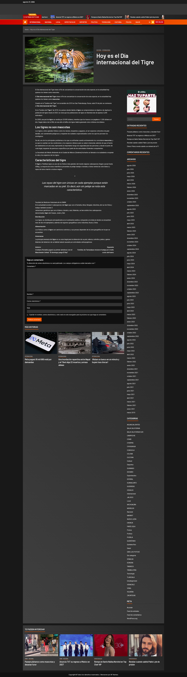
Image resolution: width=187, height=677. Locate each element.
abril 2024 (130, 267)
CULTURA (130, 457)
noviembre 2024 (132, 242)
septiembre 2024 (133, 249)
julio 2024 (130, 256)
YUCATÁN (130, 592)
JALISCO (130, 497)
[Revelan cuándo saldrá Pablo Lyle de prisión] (145, 645)
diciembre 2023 (132, 282)
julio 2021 (130, 387)
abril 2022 (130, 354)
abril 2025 (130, 224)
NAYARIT (130, 515)
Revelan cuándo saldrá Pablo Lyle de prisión (121, 17)
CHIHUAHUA (131, 446)
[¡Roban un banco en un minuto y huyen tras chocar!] (108, 343)
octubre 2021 (131, 376)
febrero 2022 (131, 362)
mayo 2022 (131, 351)
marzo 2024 (131, 271)
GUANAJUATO (132, 483)
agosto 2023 (131, 296)
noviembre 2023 (132, 285)
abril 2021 (130, 398)
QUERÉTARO (131, 541)
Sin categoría (131, 555)
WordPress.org (132, 618)
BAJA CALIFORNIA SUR (135, 432)
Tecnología (106, 22)
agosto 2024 (131, 253)
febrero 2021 (131, 405)
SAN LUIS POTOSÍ (133, 552)
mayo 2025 (131, 220)
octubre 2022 (131, 333)
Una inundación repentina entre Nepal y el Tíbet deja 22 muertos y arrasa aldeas (74, 362)
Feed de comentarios (134, 615)
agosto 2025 (131, 209)
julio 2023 (130, 300)
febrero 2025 (131, 231)
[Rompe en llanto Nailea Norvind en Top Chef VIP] (110, 645)
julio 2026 (130, 169)
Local (58, 22)
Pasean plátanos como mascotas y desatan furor (143, 132)
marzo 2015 (131, 413)
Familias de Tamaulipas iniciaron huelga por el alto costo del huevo (95, 249)
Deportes (83, 22)
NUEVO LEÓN (131, 519)
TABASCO (130, 566)
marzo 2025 (131, 227)
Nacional (48, 22)
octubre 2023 (131, 289)
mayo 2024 (131, 264)
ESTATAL (130, 479)
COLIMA (130, 454)
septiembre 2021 (133, 380)
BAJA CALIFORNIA (133, 428)
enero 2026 (131, 191)
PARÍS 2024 (131, 526)
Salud (138, 22)
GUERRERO (131, 486)
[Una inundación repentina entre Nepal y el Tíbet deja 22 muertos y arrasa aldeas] (74, 343)
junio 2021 (130, 391)
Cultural (118, 22)
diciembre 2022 (132, 325)
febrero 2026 (131, 187)
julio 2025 (130, 213)
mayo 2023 (131, 307)
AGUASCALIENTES (133, 425)
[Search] (149, 22)
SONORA (130, 563)
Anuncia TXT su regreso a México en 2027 (46, 17)
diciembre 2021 (132, 369)
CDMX (129, 439)
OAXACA (130, 523)
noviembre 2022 (132, 329)
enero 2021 (131, 409)
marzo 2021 (131, 402)
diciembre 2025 (132, 195)
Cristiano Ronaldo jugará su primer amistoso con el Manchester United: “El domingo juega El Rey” (53, 249)
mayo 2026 (131, 176)
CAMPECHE (131, 436)
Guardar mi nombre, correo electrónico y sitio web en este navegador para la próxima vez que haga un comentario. (67, 315)
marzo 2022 (131, 358)
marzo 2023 (131, 314)
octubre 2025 (131, 202)
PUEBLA (130, 537)
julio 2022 (130, 344)
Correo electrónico (34, 301)
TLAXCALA (131, 577)
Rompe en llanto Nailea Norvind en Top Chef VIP (83, 17)
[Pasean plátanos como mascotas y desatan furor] (41, 645)
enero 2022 (131, 365)
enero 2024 (131, 278)
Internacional (35, 22)
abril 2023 (130, 311)
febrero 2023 (131, 318)
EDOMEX (130, 472)
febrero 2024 (131, 274)
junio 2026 (130, 173)
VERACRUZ (131, 585)
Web (28, 308)
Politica (94, 22)
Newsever (104, 675)
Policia (128, 22)
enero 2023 (131, 322)
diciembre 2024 (132, 238)
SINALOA (130, 559)
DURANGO (130, 468)
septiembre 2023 (133, 293)
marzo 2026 (131, 184)
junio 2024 (130, 260)
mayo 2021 (131, 394)
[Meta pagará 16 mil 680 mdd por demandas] (41, 343)
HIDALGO (130, 490)
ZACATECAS (131, 595)
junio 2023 (130, 304)
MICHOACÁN (131, 505)
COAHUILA (130, 450)
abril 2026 (130, 180)
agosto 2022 (131, 340)
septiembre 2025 (133, 205)
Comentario (31, 266)
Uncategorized (132, 581)
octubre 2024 (131, 245)
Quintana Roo (131, 545)
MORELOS (130, 508)
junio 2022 (130, 347)
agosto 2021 (131, 384)
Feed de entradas (133, 611)
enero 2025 (131, 235)
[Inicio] (25, 22)
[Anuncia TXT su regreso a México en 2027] (76, 645)
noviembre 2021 (132, 373)
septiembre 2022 (133, 336)
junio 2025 (130, 216)
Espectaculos (70, 22)
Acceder (130, 608)
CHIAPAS (130, 443)
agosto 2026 (131, 165)
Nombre (30, 294)
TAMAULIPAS (131, 570)
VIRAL (129, 588)
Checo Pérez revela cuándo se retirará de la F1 (159, 17)
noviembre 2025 (132, 198)
